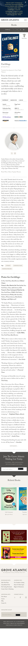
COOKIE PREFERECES (21, 623)
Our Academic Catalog (19, 583)
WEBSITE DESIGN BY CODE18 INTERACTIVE (14, 625)
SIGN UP (20, 469)
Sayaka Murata (6, 67)
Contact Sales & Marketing (7, 589)
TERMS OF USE (13, 623)
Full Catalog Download (6, 587)
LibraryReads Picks (5, 585)
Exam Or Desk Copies (19, 585)
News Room (4, 597)
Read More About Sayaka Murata (11, 172)
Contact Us (3, 603)
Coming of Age (18, 265)
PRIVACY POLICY (6, 623)
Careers (3, 599)
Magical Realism (7, 268)
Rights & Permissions (19, 587)
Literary (8, 265)
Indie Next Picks (5, 583)
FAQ (2, 601)
